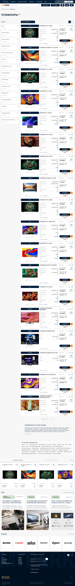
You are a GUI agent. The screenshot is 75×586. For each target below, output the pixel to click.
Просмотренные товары (52, 460)
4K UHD (23, 444)
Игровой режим (35, 448)
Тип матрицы (32, 451)
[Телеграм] (68, 1)
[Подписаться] (47, 559)
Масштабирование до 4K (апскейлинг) (47, 448)
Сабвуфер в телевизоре (63, 449)
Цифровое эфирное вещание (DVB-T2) (29, 453)
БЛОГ (46, 1)
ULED (27, 446)
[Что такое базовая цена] (65, 34)
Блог (3, 557)
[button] (25, 5)
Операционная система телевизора (63, 448)
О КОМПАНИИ (39, 1)
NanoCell (54, 444)
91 (51, 419)
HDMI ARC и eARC (42, 444)
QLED (67, 444)
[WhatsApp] (70, 1)
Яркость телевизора (56, 453)
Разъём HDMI (54, 449)
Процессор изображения (45, 449)
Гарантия (20, 563)
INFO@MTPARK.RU (34, 572)
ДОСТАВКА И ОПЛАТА (22, 1)
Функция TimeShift (68, 451)
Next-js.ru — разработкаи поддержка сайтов (68, 583)
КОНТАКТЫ (31, 1)
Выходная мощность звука (46, 446)
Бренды (19, 560)
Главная (3, 9)
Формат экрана (53, 451)
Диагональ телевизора (26, 448)
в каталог (72, 460)
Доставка (20, 562)
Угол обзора (46, 451)
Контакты (4, 560)
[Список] (69, 22)
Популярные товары (18, 460)
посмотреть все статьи (68, 492)
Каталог (7, 9)
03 (47, 419)
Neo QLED (59, 444)
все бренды (71, 534)
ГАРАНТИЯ (13, 1)
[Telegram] (68, 555)
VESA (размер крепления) (35, 446)
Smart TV (23, 446)
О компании (4, 559)
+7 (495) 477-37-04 (60, 1)
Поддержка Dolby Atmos (26, 449)
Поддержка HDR (36, 449)
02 (44, 419)
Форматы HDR (60, 451)
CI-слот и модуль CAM (32, 444)
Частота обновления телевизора (44, 453)
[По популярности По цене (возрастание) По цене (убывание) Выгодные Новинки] (28, 22)
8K (26, 444)
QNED (70, 444)
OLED (63, 444)
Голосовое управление (58, 446)
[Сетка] (72, 22)
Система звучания (25, 451)
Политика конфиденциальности (7, 563)
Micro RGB (49, 444)
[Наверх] (71, 577)
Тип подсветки (40, 451)
